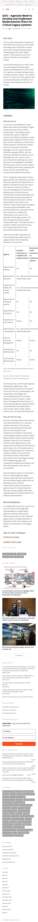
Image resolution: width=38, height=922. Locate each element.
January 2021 (6, 894)
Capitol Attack (28, 791)
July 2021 (4, 875)
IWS (7, 9)
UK (14, 832)
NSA (5, 821)
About (26, 1)
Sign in (22, 4)
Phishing (13, 821)
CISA (12, 794)
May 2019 (5, 906)
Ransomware (8, 824)
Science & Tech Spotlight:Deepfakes (13, 775)
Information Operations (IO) (10, 707)
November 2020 (7, 900)
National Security (18, 819)
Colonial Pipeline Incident (25, 794)
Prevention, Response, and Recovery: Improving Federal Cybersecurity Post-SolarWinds (18, 619)
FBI (5, 813)
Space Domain (19, 827)
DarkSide (6, 808)
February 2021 (6, 891)
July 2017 (4, 912)
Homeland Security (26, 816)
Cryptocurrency (9, 800)
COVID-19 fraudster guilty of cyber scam (14, 697)
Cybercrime (7, 802)
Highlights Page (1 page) (12, 542)
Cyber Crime (6, 846)
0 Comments (19, 655)
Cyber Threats (26, 805)
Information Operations (9, 856)
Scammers (27, 824)
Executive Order (23, 811)
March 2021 (5, 888)
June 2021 (5, 878)
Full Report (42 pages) (11, 537)
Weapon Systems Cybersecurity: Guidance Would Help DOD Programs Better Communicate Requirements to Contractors (18, 770)
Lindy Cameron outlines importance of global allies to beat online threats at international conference (18, 677)
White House (8, 835)
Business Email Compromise (12, 791)
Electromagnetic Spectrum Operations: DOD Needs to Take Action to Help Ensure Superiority (18, 763)
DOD (20, 808)
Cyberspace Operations (11, 805)
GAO (24, 554)
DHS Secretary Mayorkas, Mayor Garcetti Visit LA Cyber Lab (18, 648)
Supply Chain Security (24, 830)
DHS (14, 808)
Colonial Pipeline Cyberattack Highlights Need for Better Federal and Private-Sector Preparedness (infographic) (18, 593)
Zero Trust (19, 835)
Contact (32, 1)
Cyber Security (19, 802)
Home (5, 1)
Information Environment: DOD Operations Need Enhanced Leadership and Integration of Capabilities (17, 779)
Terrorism (7, 832)
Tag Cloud (11, 1)
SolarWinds (7, 827)
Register (29, 4)
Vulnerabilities (19, 557)
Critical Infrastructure (9, 554)
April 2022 (5, 872)
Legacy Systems (8, 557)
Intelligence (5, 859)
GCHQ (26, 813)
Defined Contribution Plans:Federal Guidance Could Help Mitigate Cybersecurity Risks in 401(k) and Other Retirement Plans (17, 756)
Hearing (14, 816)
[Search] (33, 9)
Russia (18, 824)
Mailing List (19, 1)
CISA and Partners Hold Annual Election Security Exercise (16, 684)
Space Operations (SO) (9, 713)
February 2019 (6, 909)
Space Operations (9, 830)
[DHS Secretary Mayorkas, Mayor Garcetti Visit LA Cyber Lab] (19, 634)
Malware (6, 819)
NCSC (28, 819)
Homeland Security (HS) (9, 710)
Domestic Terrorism (9, 811)
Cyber (19, 554)
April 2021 (5, 884)
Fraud (12, 813)
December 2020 (6, 897)
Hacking (6, 816)
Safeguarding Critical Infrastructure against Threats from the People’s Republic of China (17, 691)
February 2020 (6, 903)
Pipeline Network (24, 821)
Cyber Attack (29, 800)
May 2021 (5, 881)
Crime (5, 797)
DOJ (27, 808)
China (5, 794)
